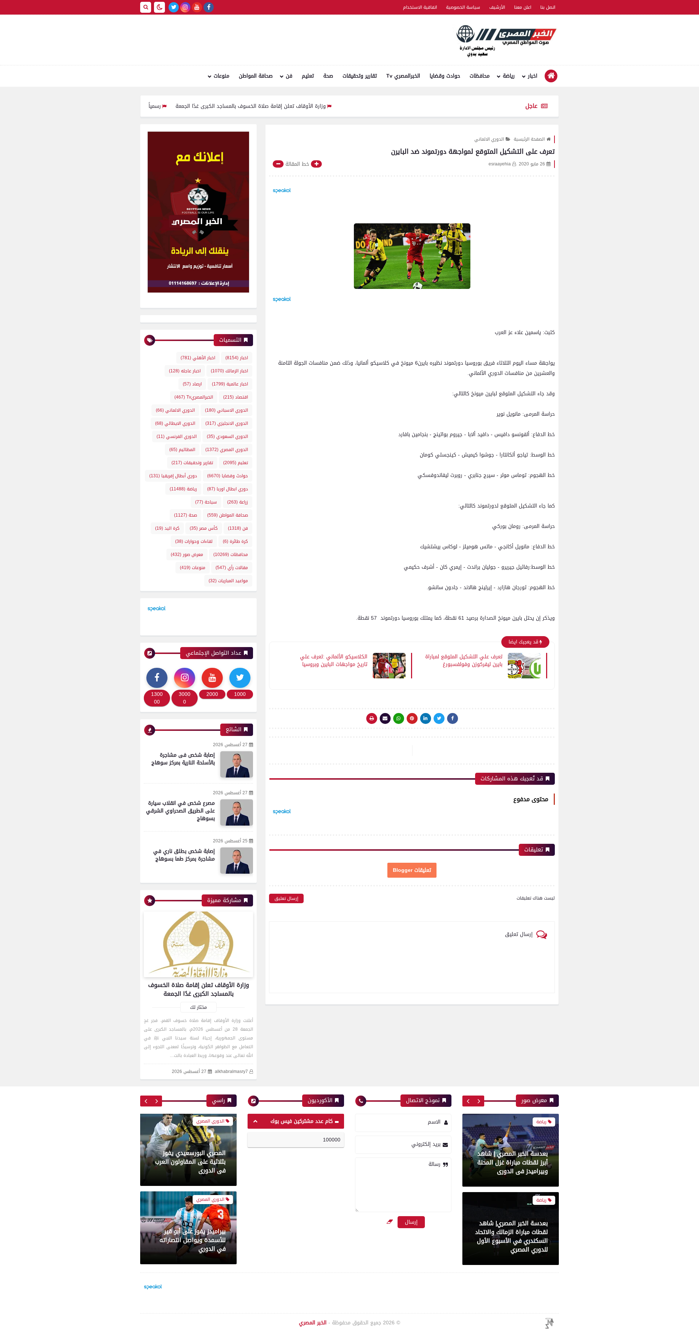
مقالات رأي (232, 568)
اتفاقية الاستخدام (420, 7)
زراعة (237, 502)
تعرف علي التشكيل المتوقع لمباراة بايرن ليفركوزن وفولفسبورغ (463, 660)
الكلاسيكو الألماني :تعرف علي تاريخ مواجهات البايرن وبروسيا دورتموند (333, 660)
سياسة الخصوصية (463, 7)
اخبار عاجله (185, 371)
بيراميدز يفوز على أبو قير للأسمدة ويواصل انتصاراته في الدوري (192, 1162)
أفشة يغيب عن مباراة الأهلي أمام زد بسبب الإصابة (189, 1245)
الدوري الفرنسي (177, 436)
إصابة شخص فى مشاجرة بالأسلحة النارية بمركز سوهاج (183, 759)
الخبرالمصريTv (193, 397)
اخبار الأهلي (198, 358)
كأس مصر (204, 528)
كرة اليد (167, 528)
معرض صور (187, 555)
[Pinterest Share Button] (425, 718)
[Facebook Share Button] (452, 718)
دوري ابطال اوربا (227, 489)
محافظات (480, 76)
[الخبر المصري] (504, 40)
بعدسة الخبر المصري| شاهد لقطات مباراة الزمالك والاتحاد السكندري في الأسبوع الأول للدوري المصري (511, 1236)
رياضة (509, 76)
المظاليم (182, 450)
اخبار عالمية (230, 384)
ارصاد (192, 384)
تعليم (308, 76)
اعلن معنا (522, 7)
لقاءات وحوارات (194, 541)
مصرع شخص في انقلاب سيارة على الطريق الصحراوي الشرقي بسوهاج (180, 810)
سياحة (206, 502)
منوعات (221, 76)
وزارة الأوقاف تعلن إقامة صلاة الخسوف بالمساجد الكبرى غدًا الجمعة (294, 106)
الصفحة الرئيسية (529, 139)
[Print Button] (371, 718)
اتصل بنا (547, 7)
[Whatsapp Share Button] (398, 718)
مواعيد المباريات (228, 581)
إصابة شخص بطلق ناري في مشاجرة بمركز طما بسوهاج (184, 855)
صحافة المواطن (256, 76)
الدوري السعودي (227, 436)
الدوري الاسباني (226, 410)
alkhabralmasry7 (231, 1072)
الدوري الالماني (489, 139)
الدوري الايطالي (175, 423)
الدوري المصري (226, 450)
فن (289, 76)
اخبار (532, 76)
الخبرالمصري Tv (403, 76)
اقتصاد (235, 397)
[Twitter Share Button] (439, 718)
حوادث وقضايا (445, 76)
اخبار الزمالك (229, 371)
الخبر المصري (313, 1323)
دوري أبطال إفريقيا (173, 476)
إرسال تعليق (286, 898)
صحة (328, 76)
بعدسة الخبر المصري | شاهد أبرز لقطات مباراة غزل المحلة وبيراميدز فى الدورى (512, 1162)
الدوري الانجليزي (226, 423)
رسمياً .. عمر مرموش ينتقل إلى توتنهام (160, 106)
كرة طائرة (235, 541)
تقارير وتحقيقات (360, 76)
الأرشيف (497, 7)
